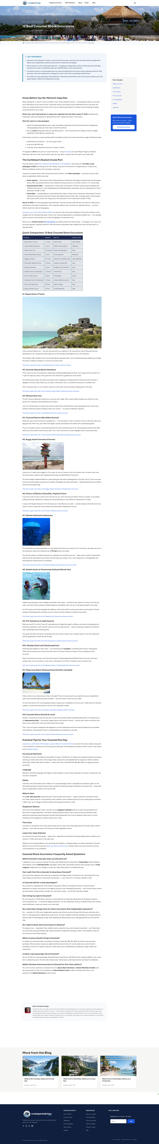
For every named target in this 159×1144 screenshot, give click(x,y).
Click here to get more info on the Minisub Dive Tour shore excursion (45, 413)
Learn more (91, 43)
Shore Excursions (91, 1120)
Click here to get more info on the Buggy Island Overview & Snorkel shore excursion (50, 489)
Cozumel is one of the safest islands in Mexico (37, 212)
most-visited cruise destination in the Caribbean (54, 164)
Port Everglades (117, 99)
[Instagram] (26, 1126)
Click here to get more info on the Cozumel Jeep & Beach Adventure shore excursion (50, 391)
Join (131, 1121)
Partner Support (91, 1124)
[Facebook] (23, 1126)
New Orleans (67, 1127)
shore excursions (49, 222)
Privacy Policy (116, 1139)
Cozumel (68, 152)
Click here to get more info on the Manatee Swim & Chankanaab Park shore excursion (51, 665)
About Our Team (91, 1114)
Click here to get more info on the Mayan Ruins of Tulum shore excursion (46, 365)
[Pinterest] (32, 1126)
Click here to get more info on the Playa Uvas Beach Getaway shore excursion (48, 710)
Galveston (116, 107)
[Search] (135, 3)
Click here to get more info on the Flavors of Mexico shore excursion (45, 511)
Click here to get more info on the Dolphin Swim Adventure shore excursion (47, 616)
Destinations (70, 3)
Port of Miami (117, 92)
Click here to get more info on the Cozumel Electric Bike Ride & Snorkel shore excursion (51, 435)
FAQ (93, 3)
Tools (87, 3)
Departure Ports (56, 3)
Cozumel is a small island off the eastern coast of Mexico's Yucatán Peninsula (48, 744)
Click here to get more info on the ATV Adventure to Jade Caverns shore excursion (50, 641)
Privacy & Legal (90, 1127)
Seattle (115, 103)
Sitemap (134, 1139)
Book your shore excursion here (57, 846)
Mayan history (33, 749)
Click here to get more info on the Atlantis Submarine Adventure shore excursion (49, 565)
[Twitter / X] (29, 1126)
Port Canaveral (117, 95)
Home (24, 22)
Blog (80, 3)
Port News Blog (90, 1117)
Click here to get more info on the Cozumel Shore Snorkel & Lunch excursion (47, 734)
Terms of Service (126, 1139)
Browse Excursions (123, 127)
